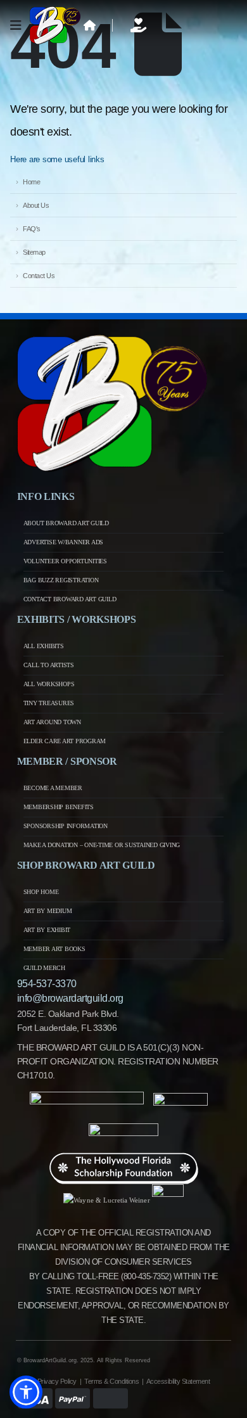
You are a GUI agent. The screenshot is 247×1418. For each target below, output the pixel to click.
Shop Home (41, 891)
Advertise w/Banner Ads (63, 542)
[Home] (90, 25)
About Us (36, 205)
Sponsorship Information (65, 825)
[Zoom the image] (112, 341)
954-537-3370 (47, 983)
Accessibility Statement (178, 1381)
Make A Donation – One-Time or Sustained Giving (101, 844)
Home (31, 182)
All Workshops (49, 683)
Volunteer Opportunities (65, 561)
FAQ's (32, 229)
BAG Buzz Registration (61, 580)
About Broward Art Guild (66, 523)
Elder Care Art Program (64, 741)
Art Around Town (52, 722)
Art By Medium (47, 910)
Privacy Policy (57, 1381)
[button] (26, 1392)
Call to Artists (48, 664)
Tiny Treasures (49, 702)
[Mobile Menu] (20, 25)
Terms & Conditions (111, 1381)
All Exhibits (43, 645)
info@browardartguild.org (70, 998)
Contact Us (38, 275)
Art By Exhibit (47, 929)
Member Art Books (54, 948)
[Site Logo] (55, 25)
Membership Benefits (58, 806)
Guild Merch (44, 967)
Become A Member (52, 787)
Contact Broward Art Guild (70, 599)
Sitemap (34, 252)
